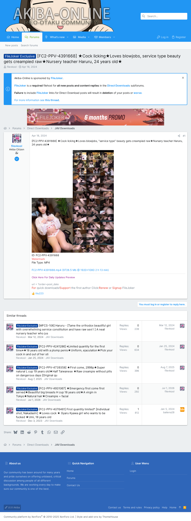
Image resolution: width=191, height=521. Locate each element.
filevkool (12, 66)
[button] (67, 37)
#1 (184, 135)
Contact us (73, 485)
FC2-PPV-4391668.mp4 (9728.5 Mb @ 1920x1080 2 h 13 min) (70, 270)
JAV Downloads (55, 336)
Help (164, 507)
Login (133, 470)
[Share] (178, 136)
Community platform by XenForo (39, 516)
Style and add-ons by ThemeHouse (97, 516)
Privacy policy (152, 507)
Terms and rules (132, 507)
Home (70, 470)
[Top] (180, 507)
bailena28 (168, 412)
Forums (71, 477)
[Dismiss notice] (182, 78)
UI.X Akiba (13, 507)
